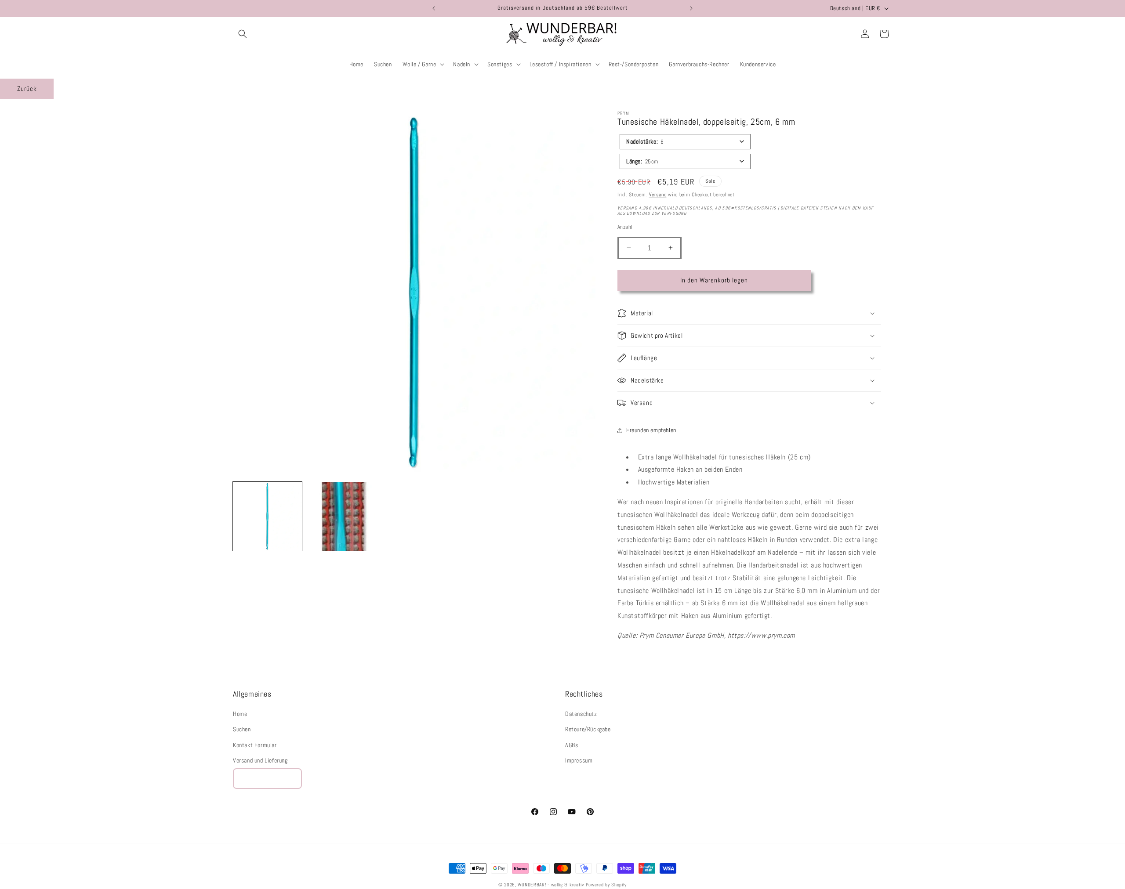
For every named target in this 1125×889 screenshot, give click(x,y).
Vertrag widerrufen (267, 778)
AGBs (571, 745)
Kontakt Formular (255, 745)
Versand (658, 194)
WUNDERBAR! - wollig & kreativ (551, 885)
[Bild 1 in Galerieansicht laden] (267, 516)
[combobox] (685, 141)
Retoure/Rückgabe (588, 730)
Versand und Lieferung (260, 760)
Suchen (242, 730)
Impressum (578, 760)
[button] (242, 33)
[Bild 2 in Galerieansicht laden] (340, 516)
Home (240, 714)
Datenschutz (581, 714)
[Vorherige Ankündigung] (433, 8)
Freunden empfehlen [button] (651, 430)
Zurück (27, 88)
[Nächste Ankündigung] (691, 8)
